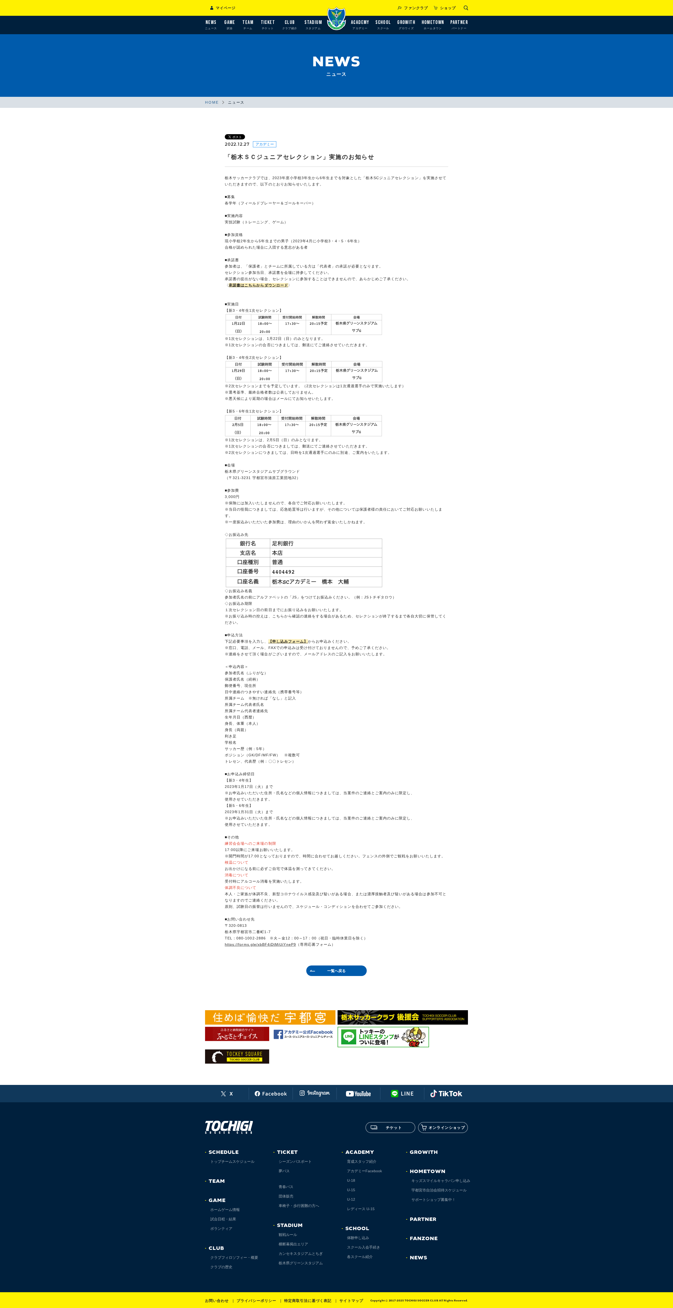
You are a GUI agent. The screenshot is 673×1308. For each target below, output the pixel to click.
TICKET (287, 1152)
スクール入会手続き (363, 1247)
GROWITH (424, 1152)
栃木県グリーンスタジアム (301, 1263)
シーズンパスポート (295, 1161)
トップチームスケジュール (232, 1161)
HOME (212, 102)
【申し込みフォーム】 (288, 641)
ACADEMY (359, 1152)
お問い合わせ (217, 1301)
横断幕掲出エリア (293, 1244)
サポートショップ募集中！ (433, 1200)
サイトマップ (351, 1301)
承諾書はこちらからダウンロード (258, 285)
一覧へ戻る (336, 971)
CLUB (216, 1248)
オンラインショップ (447, 1127)
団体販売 (286, 1196)
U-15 (351, 1190)
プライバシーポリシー (256, 1301)
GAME (217, 1200)
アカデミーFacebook (364, 1171)
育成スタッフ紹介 (361, 1161)
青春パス (286, 1187)
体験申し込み (358, 1238)
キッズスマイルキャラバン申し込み (440, 1181)
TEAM (217, 1181)
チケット (394, 1127)
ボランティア (221, 1228)
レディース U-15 (361, 1209)
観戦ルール (288, 1234)
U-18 (351, 1180)
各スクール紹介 (360, 1257)
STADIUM (290, 1225)
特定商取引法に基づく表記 (308, 1301)
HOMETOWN (428, 1171)
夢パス (284, 1171)
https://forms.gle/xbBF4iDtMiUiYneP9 (260, 944)
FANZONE (424, 1238)
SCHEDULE (224, 1152)
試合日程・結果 (223, 1219)
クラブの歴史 (221, 1267)
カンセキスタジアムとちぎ (301, 1253)
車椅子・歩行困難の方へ (299, 1206)
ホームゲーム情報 (225, 1210)
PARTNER (423, 1219)
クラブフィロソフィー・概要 (234, 1257)
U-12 (351, 1199)
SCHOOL (357, 1228)
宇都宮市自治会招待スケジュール (439, 1190)
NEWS (418, 1258)
